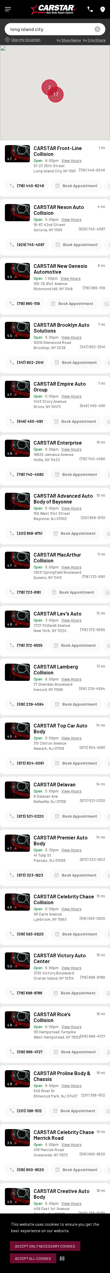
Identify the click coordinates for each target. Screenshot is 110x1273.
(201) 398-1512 (29, 1110)
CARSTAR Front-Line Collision (58, 151)
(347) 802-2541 (30, 362)
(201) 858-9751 (29, 533)
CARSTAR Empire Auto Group (60, 386)
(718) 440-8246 (30, 185)
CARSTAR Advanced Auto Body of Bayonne (63, 498)
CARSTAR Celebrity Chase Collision (64, 899)
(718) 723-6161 (29, 592)
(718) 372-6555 (29, 645)
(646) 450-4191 (30, 421)
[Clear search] (97, 29)
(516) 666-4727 (29, 1051)
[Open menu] (8, 9)
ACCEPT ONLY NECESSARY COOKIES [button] (45, 1246)
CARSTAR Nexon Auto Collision (59, 210)
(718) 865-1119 (28, 303)
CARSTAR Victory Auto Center (60, 958)
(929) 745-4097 (30, 244)
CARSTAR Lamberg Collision (56, 669)
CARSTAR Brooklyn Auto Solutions (62, 328)
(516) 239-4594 (30, 704)
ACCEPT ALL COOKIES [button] (33, 1258)
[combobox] (10, 29)
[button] (63, 1258)
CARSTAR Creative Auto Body (62, 1194)
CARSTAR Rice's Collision (52, 1017)
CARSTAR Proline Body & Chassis (62, 1076)
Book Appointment (80, 185)
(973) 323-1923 (30, 875)
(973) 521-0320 (30, 816)
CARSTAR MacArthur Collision (57, 557)
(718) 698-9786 (29, 992)
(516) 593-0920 (30, 934)
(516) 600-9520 (30, 1169)
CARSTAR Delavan (54, 784)
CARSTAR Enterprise (58, 443)
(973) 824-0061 (30, 763)
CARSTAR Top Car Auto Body (60, 728)
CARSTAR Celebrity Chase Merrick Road (64, 1135)
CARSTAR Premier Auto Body (61, 840)
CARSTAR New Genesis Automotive (60, 269)
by (69, 40)
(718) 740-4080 (30, 474)
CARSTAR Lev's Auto (58, 613)
